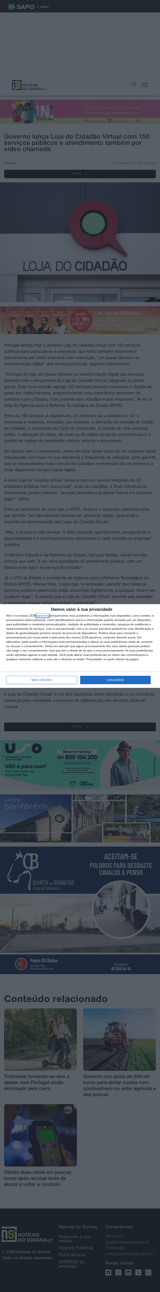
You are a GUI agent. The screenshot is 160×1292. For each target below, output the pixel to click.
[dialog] (80, 646)
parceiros (42, 615)
